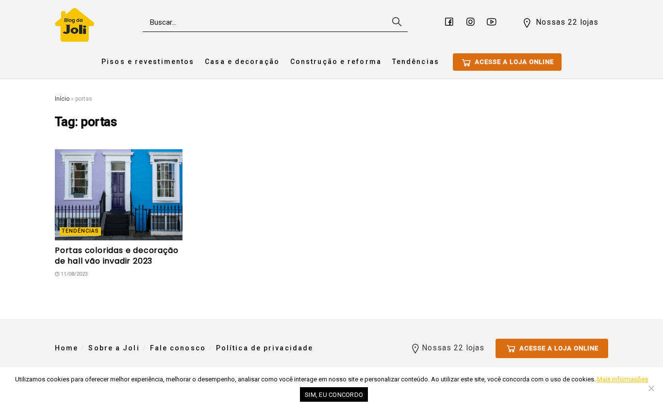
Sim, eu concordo (334, 394)
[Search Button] (395, 22)
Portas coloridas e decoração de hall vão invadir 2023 (116, 256)
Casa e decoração (242, 61)
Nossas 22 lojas (565, 22)
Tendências (415, 61)
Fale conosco (178, 348)
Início (62, 98)
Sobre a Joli (113, 348)
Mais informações (622, 379)
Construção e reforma (335, 61)
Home (66, 348)
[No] (651, 388)
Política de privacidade (264, 348)
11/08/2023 (73, 274)
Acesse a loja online (513, 61)
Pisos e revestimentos (147, 61)
